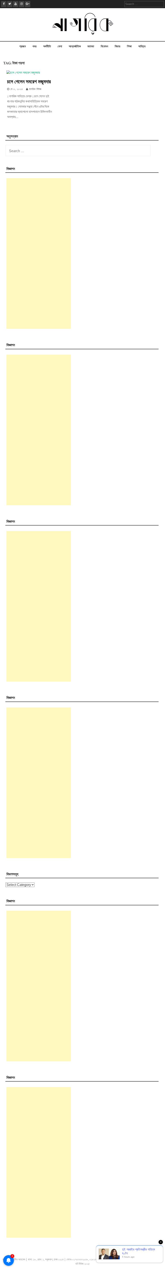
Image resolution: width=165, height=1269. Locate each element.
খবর (34, 46)
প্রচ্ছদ (22, 46)
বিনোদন (104, 46)
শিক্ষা (129, 46)
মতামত (90, 46)
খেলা (60, 46)
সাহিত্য (141, 46)
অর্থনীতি (47, 46)
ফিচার (117, 46)
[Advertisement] (38, 253)
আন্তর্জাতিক (75, 46)
